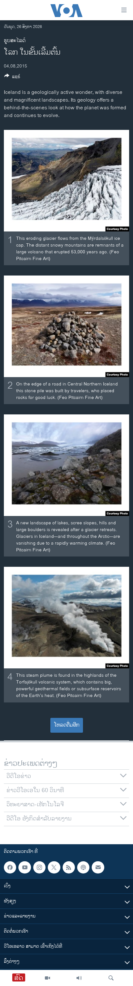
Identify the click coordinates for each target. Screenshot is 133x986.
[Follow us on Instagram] (39, 867)
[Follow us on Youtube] (24, 867)
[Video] (47, 978)
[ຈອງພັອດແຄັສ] (98, 867)
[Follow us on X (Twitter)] (54, 867)
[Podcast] (83, 867)
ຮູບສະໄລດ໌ (15, 40)
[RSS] (69, 867)
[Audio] (79, 978)
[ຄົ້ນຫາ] (111, 978)
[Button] (12, 78)
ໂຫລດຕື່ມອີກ (66, 725)
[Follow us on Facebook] (10, 867)
